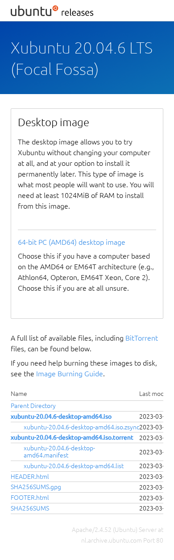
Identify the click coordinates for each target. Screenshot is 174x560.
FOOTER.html (30, 497)
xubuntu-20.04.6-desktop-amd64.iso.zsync (81, 427)
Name (19, 393)
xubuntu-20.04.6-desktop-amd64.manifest (59, 452)
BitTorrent (141, 338)
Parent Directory (33, 405)
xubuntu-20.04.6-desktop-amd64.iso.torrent (72, 437)
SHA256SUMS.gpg (36, 486)
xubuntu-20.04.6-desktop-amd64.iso (61, 416)
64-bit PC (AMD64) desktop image (71, 242)
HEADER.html (30, 476)
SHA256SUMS (30, 508)
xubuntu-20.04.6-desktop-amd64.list (74, 465)
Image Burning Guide (69, 374)
